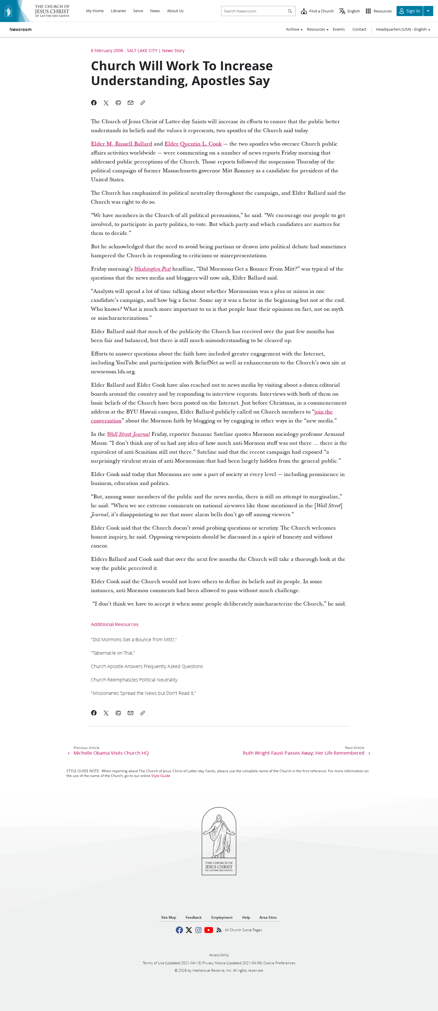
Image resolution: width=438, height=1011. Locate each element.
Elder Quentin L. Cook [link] (193, 144)
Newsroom (21, 29)
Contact (359, 29)
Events (339, 29)
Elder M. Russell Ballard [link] (121, 144)
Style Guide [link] (160, 775)
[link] (152, 269)
